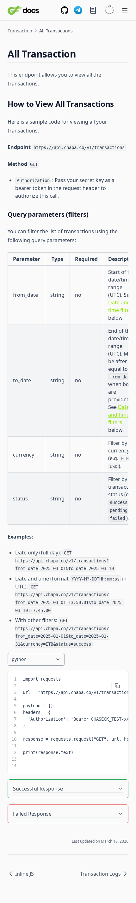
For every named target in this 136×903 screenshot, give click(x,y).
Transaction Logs (100, 873)
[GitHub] (64, 10)
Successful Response (38, 788)
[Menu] (124, 10)
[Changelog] (93, 10)
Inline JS (24, 873)
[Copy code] (117, 685)
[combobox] (36, 659)
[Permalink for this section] (81, 53)
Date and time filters (118, 415)
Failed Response (32, 813)
